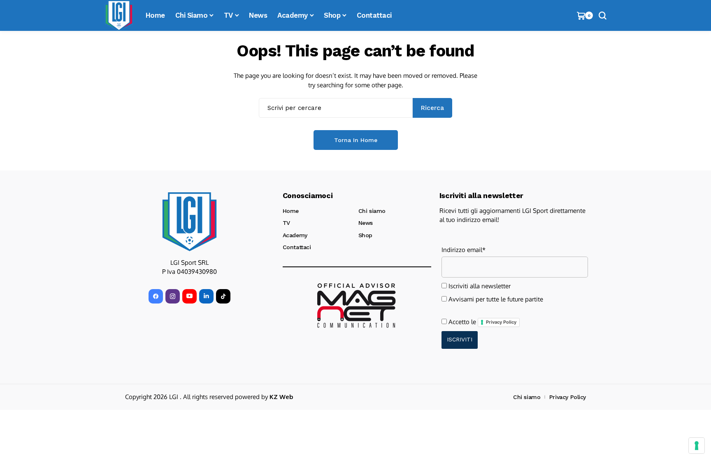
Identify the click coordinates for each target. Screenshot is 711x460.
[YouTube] (189, 296)
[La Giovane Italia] (189, 221)
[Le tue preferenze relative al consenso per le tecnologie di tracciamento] (696, 445)
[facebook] (156, 296)
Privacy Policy (501, 322)
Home (291, 211)
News (365, 222)
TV (286, 222)
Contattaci (297, 247)
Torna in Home (355, 140)
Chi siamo (372, 211)
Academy (295, 235)
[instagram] (172, 296)
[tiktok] (223, 296)
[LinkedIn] (206, 296)
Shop (365, 235)
